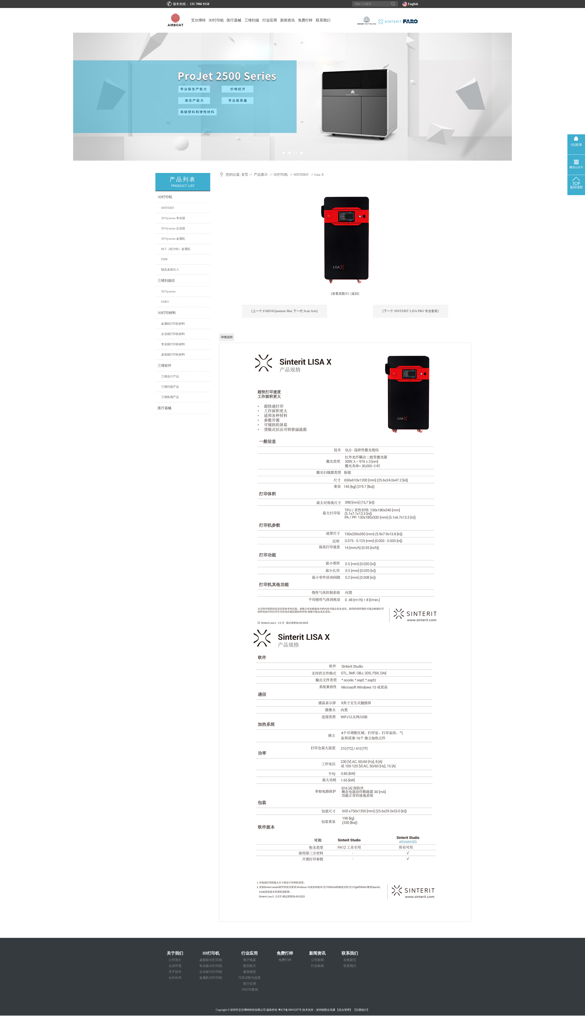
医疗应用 (249, 983)
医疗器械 (234, 20)
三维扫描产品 (170, 386)
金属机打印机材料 (173, 323)
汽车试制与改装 (249, 977)
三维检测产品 (170, 397)
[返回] (355, 293)
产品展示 (261, 174)
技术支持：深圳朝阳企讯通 (318, 1009)
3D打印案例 (249, 989)
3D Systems (168, 291)
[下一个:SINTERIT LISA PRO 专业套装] (411, 311)
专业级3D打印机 (210, 966)
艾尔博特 (198, 20)
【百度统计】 (361, 1009)
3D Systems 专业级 (173, 218)
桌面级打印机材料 (173, 354)
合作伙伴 (175, 977)
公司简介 (175, 960)
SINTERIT (167, 208)
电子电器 (249, 960)
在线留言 (349, 960)
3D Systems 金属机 (173, 238)
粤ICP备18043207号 (290, 1009)
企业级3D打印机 (210, 972)
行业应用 (269, 20)
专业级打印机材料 (173, 344)
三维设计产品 (170, 376)
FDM (164, 259)
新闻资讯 (287, 20)
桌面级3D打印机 (210, 960)
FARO (165, 301)
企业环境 (175, 966)
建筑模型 (249, 972)
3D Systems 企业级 (173, 228)
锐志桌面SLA (169, 269)
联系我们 (323, 20)
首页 (244, 174)
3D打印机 (216, 20)
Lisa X (319, 174)
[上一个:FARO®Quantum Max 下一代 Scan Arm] (284, 311)
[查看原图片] (340, 293)
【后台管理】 (344, 1009)
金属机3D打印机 (210, 977)
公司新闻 (317, 960)
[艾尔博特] (292, 97)
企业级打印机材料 (173, 334)
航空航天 (249, 966)
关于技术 (175, 972)
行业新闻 (317, 966)
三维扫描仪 (252, 25)
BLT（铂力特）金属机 (175, 249)
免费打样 (305, 20)
